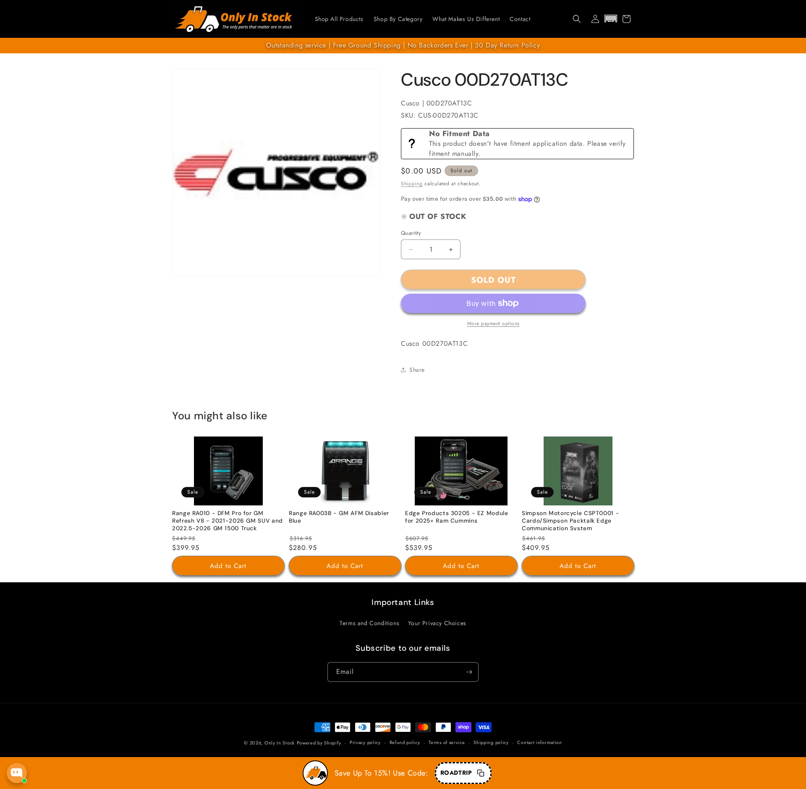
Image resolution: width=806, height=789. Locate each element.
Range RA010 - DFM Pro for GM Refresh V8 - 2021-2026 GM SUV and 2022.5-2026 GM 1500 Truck (227, 521)
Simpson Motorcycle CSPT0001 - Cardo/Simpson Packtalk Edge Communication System (570, 521)
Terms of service (447, 742)
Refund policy (405, 742)
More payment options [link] (493, 323)
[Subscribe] (469, 672)
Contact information (539, 742)
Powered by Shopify (319, 742)
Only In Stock (279, 742)
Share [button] (417, 370)
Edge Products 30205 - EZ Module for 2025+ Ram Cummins (456, 517)
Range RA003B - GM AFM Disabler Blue (339, 517)
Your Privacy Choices (437, 623)
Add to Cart (228, 566)
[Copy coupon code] (480, 773)
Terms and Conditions (369, 623)
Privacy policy (365, 742)
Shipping (412, 183)
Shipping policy (491, 742)
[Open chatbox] (17, 773)
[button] (577, 19)
